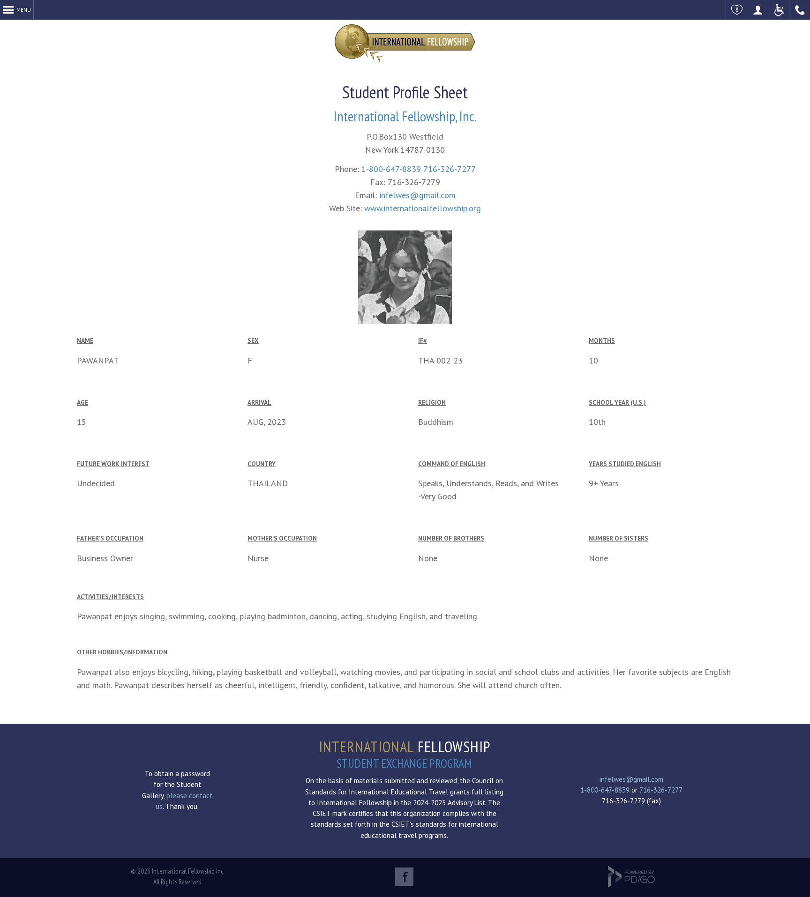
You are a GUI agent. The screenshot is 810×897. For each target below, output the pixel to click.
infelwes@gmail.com (417, 195)
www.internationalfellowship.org (422, 208)
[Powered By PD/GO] (631, 885)
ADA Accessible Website (778, 10)
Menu (23, 9)
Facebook (404, 876)
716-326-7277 (449, 168)
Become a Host (757, 10)
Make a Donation (736, 10)
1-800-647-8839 (391, 168)
